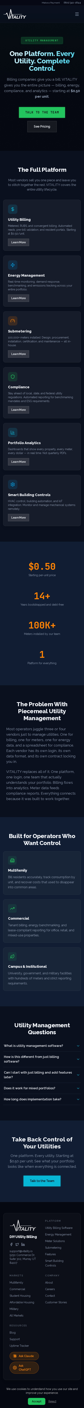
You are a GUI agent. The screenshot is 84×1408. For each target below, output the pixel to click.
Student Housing (20, 1295)
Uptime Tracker (19, 1345)
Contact (50, 1295)
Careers (50, 1289)
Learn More (18, 242)
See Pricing (42, 126)
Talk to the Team (42, 112)
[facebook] (11, 1244)
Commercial (17, 1289)
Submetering (53, 1247)
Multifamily (16, 1282)
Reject (52, 1401)
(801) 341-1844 (72, 2)
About (49, 1282)
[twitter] (17, 1244)
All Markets (16, 1315)
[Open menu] (77, 14)
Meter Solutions (55, 1241)
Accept (36, 1401)
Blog (13, 1332)
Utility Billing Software (58, 1227)
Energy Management (58, 1234)
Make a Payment (51, 2)
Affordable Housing (22, 1302)
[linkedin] (23, 1244)
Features (50, 1254)
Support (15, 1339)
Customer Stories (56, 1302)
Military (14, 1308)
